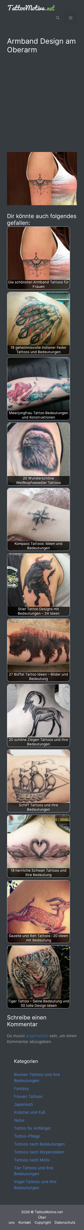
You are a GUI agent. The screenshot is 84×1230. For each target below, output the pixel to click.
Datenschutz (65, 1222)
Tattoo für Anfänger (32, 1128)
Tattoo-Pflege (27, 1136)
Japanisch (23, 1104)
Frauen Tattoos (28, 1096)
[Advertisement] (42, 102)
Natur (19, 1120)
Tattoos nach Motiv (32, 1160)
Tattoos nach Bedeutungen (39, 1144)
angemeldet (37, 1035)
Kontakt (24, 1222)
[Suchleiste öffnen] (57, 18)
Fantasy (21, 1088)
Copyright (43, 1222)
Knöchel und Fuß (29, 1112)
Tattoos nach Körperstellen (39, 1152)
